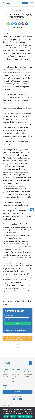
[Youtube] (20, 399)
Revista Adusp (15, 374)
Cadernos (14, 376)
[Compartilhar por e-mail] (22, 23)
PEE (12, 379)
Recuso (13, 416)
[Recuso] (33, 413)
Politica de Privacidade (25, 416)
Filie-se (25, 3)
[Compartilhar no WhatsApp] (8, 23)
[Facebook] (14, 399)
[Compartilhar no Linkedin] (26, 23)
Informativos (15, 372)
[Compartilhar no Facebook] (15, 23)
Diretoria (5, 376)
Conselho (5, 379)
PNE (12, 381)
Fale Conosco (6, 388)
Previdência (27, 379)
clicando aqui (21, 330)
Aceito (6, 416)
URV (17, 347)
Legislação (26, 376)
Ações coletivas (28, 374)
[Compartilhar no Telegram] (19, 23)
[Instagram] (17, 399)
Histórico (5, 372)
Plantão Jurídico (28, 372)
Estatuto (5, 374)
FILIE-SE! (17, 392)
